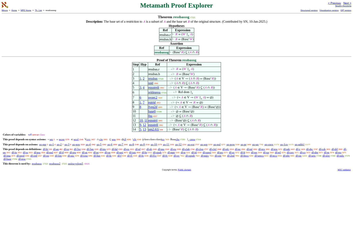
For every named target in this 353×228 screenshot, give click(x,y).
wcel (76, 139)
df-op (108, 152)
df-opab (157, 152)
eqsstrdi (153, 125)
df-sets (312, 155)
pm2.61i (153, 129)
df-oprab (190, 155)
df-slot (326, 155)
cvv (88, 139)
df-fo (141, 155)
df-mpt (171, 152)
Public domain (184, 170)
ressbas (153, 78)
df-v (298, 149)
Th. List (38, 10)
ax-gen (76, 144)
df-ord (33, 155)
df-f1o (153, 155)
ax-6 (109, 144)
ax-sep (204, 144)
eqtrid (152, 102)
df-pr (96, 152)
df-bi (45, 149)
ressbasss (37, 163)
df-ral (249, 149)
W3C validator (344, 170)
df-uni (119, 152)
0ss (150, 116)
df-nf (138, 149)
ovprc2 (152, 97)
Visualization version (329, 10)
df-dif (335, 149)
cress (192, 139)
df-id (194, 152)
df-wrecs (259, 155)
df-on (46, 155)
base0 (152, 111)
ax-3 (67, 144)
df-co (303, 152)
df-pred (21, 155)
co (163, 139)
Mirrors (5, 10)
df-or (66, 149)
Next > (347, 3)
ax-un (255, 144)
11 (145, 120)
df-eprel (207, 152)
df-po (220, 152)
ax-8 (131, 144)
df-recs (273, 155)
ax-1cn (284, 144)
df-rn (326, 152)
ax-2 (59, 144)
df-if (61, 152)
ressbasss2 (54, 163)
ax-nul (217, 144)
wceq (62, 139)
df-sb (149, 149)
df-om (218, 155)
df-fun (97, 155)
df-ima (7, 155)
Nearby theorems (343, 6)
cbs (177, 139)
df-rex (261, 149)
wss (114, 139)
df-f (119, 155)
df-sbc (309, 149)
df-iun (132, 152)
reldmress (154, 92)
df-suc (71, 155)
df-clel (213, 149)
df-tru (103, 149)
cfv (134, 139)
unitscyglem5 (75, 163)
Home (14, 10)
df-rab (286, 149)
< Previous (334, 3)
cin (101, 139)
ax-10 (154, 144)
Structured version (309, 10)
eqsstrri (153, 120)
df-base (7, 158)
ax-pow (231, 144)
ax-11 (166, 144)
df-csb (322, 149)
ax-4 (88, 144)
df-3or (77, 149)
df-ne (238, 149)
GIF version (346, 10)
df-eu (173, 149)
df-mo (161, 149)
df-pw (73, 152)
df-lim (58, 155)
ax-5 (99, 144)
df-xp (266, 152)
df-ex (126, 149)
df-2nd (231, 155)
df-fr (242, 152)
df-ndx (340, 155)
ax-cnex (269, 144)
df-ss (25, 152)
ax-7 (120, 144)
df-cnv (290, 152)
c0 (125, 139)
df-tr (183, 152)
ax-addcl (299, 144)
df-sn (84, 152)
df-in (14, 152)
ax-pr (243, 144)
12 (144, 125)
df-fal (115, 149)
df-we (254, 152)
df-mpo (205, 155)
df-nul (49, 152)
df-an (56, 149)
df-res (338, 152)
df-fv (165, 155)
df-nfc (225, 149)
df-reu (274, 149)
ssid (150, 83)
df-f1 (130, 155)
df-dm (315, 152)
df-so (232, 152)
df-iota (84, 155)
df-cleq (199, 149)
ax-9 (142, 144)
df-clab (186, 149)
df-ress (22, 158)
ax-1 (51, 144)
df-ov (177, 155)
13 (144, 129)
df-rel (278, 152)
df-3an (90, 149)
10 (141, 120)
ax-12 (178, 144)
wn (51, 139)
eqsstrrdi (153, 87)
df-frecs (244, 155)
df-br (144, 152)
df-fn (109, 155)
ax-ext (191, 144)
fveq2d (152, 107)
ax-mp (42, 144)
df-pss (37, 152)
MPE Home (26, 10)
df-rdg (286, 155)
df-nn (299, 155)
